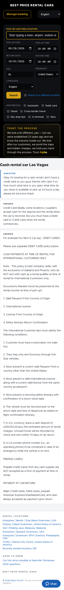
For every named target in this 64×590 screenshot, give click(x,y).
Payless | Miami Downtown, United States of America (32, 524)
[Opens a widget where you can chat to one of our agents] (51, 584)
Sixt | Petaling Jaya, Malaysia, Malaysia (24, 528)
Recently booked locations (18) (20, 548)
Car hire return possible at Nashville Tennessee (28, 560)
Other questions (11, 564)
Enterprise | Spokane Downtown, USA (23, 531)
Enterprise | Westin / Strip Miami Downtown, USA (29, 520)
